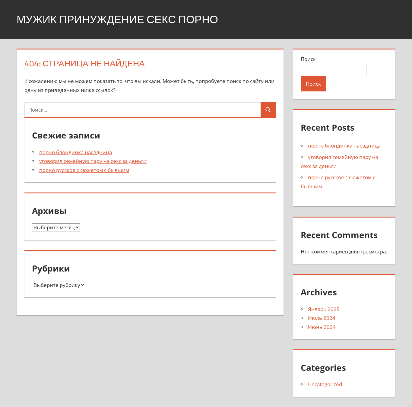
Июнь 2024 (322, 326)
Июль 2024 (321, 317)
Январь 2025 (324, 309)
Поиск (308, 59)
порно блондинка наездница (75, 152)
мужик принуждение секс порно (117, 19)
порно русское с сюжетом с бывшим (84, 170)
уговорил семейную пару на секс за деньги (93, 160)
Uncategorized (325, 384)
